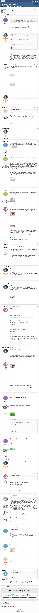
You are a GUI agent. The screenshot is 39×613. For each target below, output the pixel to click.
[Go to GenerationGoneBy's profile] (2, 11)
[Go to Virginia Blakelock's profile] (5, 111)
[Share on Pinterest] (13, 606)
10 (37, 9)
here (14, 331)
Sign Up (36, 3)
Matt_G (5, 206)
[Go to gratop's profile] (5, 194)
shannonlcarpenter (5, 527)
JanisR (5, 64)
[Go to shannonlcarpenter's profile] (5, 531)
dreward (5, 393)
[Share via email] (11, 606)
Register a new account (11, 597)
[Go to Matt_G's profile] (5, 209)
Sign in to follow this (4, 9)
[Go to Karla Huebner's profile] (5, 159)
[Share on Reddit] (8, 606)
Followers (34, 9)
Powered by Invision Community (19, 611)
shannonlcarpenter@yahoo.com (15, 535)
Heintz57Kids (5, 141)
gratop (5, 190)
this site (16, 482)
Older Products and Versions (21, 12)
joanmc (5, 495)
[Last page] (13, 14)
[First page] (1, 14)
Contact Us (19, 609)
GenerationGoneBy (8, 12)
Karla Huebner (6, 155)
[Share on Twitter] (1, 606)
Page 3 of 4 (16, 586)
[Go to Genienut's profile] (5, 20)
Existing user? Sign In (30, 3)
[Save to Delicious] (7, 606)
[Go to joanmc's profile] (5, 499)
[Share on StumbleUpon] (10, 606)
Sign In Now (27, 597)
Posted (14, 64)
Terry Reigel (5, 244)
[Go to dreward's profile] (5, 398)
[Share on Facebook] (3, 606)
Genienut (5, 16)
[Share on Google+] (4, 606)
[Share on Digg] (5, 606)
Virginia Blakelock (5, 107)
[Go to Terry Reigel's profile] (5, 247)
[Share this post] (37, 32)
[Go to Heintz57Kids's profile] (5, 145)
